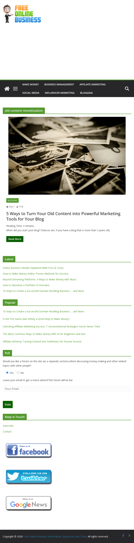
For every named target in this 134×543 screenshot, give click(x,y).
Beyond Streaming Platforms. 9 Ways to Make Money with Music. (40, 279)
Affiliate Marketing (93, 84)
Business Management (59, 84)
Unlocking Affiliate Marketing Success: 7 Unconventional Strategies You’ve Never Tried (51, 326)
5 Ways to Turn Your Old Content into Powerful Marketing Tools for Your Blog (63, 216)
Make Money (30, 84)
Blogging (86, 92)
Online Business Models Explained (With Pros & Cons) (33, 267)
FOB (21, 206)
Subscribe (8, 425)
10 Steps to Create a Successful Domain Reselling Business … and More (43, 291)
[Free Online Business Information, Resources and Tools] (7, 88)
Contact (7, 431)
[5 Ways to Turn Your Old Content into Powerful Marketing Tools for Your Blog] (67, 156)
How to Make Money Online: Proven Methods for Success (35, 273)
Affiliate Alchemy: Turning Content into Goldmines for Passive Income (42, 341)
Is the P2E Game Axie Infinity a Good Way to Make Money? (36, 319)
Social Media (30, 92)
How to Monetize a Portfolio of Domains (26, 285)
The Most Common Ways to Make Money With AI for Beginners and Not (44, 334)
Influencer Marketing (60, 92)
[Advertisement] (67, 53)
